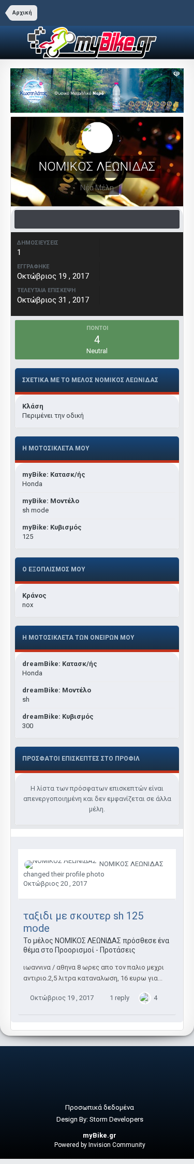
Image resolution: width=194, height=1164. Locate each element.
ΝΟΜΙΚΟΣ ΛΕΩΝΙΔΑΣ (131, 864)
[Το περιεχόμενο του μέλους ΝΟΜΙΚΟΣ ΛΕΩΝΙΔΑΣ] (97, 219)
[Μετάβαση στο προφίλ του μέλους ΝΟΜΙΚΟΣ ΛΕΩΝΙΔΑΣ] (60, 864)
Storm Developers (116, 1119)
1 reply (118, 998)
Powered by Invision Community (99, 1144)
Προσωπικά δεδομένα (99, 1107)
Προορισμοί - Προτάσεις (95, 950)
